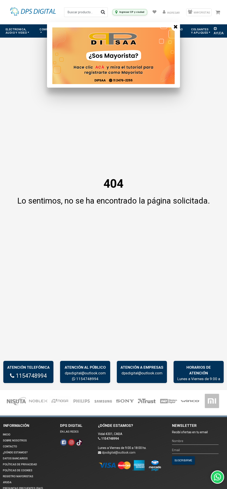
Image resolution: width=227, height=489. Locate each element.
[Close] (175, 26)
